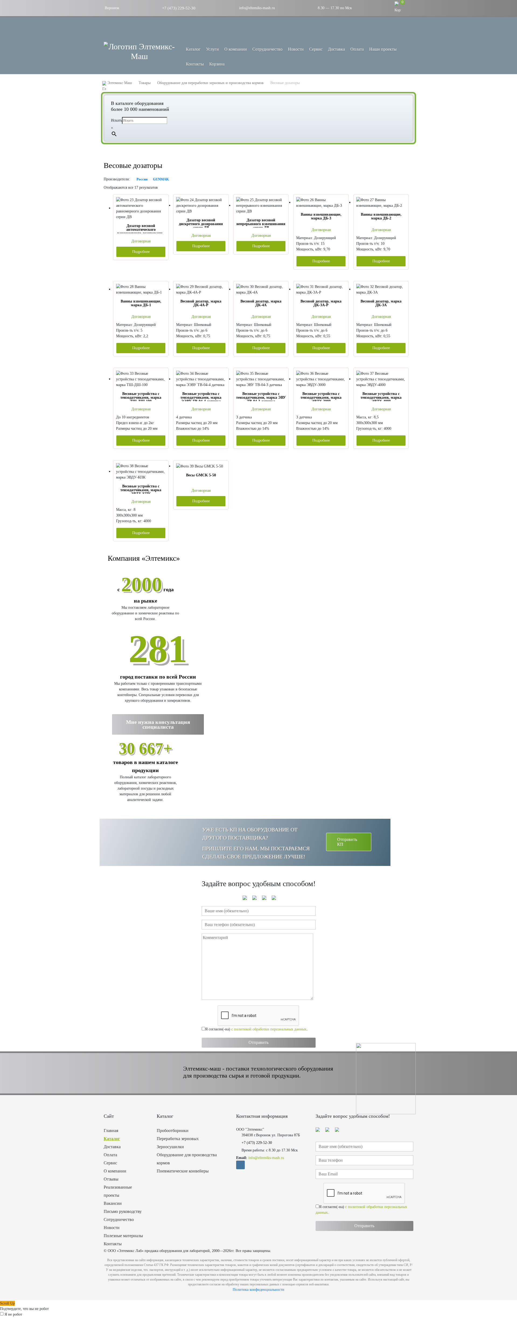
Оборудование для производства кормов (187, 1159)
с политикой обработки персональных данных (268, 1029)
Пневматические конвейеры (183, 1171)
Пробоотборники (172, 1130)
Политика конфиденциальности (258, 1290)
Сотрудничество (267, 49)
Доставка (336, 49)
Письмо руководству (123, 1211)
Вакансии (113, 1203)
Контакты (195, 64)
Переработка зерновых (178, 1138)
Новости (296, 49)
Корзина (217, 64)
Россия (142, 179)
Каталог (112, 1138)
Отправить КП (347, 842)
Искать (116, 120)
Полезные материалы (123, 1235)
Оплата (357, 49)
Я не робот (13, 1314)
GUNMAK (161, 179)
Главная (111, 1130)
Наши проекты (383, 49)
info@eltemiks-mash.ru (256, 8)
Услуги (212, 49)
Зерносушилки (170, 1146)
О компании (235, 49)
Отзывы (111, 1179)
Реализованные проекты (118, 1191)
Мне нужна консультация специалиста (158, 724)
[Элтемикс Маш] (139, 51)
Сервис (316, 49)
